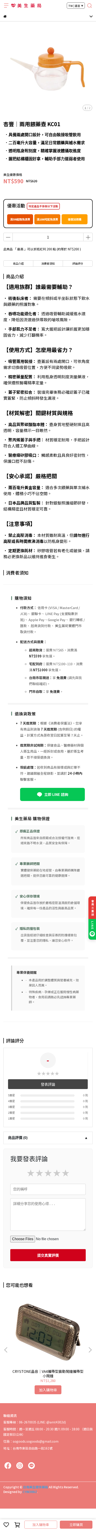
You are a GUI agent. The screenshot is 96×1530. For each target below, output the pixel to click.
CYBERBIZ (30, 1491)
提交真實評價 (48, 1255)
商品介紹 (18, 263)
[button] (90, 1350)
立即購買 (76, 1524)
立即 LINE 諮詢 (56, 794)
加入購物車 (40, 1524)
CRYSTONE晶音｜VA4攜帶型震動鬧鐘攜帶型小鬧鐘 (48, 1373)
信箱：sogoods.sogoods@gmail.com (30, 1441)
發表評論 (48, 1084)
